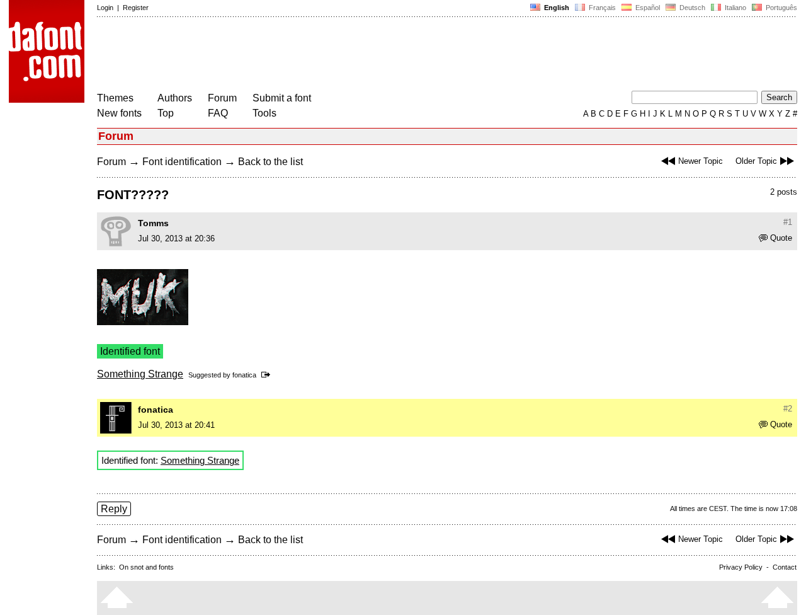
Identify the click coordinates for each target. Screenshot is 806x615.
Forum (222, 98)
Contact (785, 567)
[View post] (268, 375)
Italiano (734, 7)
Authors (174, 98)
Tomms (153, 223)
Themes (115, 98)
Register (136, 7)
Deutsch (691, 7)
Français (601, 7)
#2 (787, 408)
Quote (781, 238)
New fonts (119, 113)
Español (647, 7)
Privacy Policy (741, 567)
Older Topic (756, 161)
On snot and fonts (146, 567)
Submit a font (282, 98)
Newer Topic (700, 161)
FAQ (218, 113)
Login (105, 7)
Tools (264, 113)
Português (779, 7)
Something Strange (140, 374)
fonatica (244, 375)
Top (165, 113)
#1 (787, 222)
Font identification (182, 161)
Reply (114, 508)
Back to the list (270, 161)
